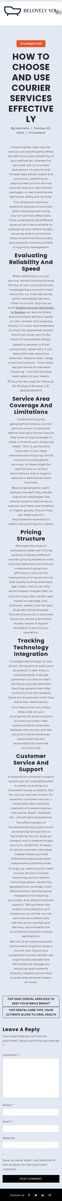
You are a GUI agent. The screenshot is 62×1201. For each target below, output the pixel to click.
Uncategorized (31, 43)
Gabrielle (22, 128)
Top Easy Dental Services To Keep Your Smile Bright (31, 1001)
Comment (11, 1055)
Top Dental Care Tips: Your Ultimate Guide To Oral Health (31, 1012)
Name (8, 1105)
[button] (58, 13)
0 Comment (37, 132)
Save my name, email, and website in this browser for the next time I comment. (29, 1165)
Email (8, 1121)
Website (9, 1138)
